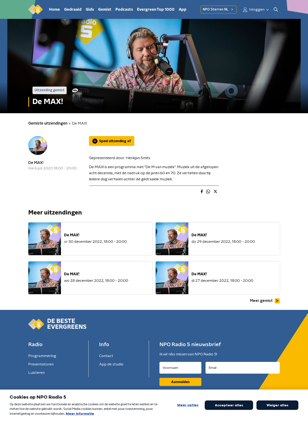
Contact (106, 356)
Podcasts (124, 10)
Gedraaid (73, 10)
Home (54, 10)
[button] (276, 9)
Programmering (42, 356)
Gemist (104, 10)
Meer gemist (261, 301)
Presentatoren (41, 364)
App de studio (111, 364)
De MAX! (35, 163)
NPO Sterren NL (215, 9)
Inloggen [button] (256, 10)
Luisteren (36, 373)
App (182, 10)
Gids (90, 10)
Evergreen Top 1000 (156, 10)
